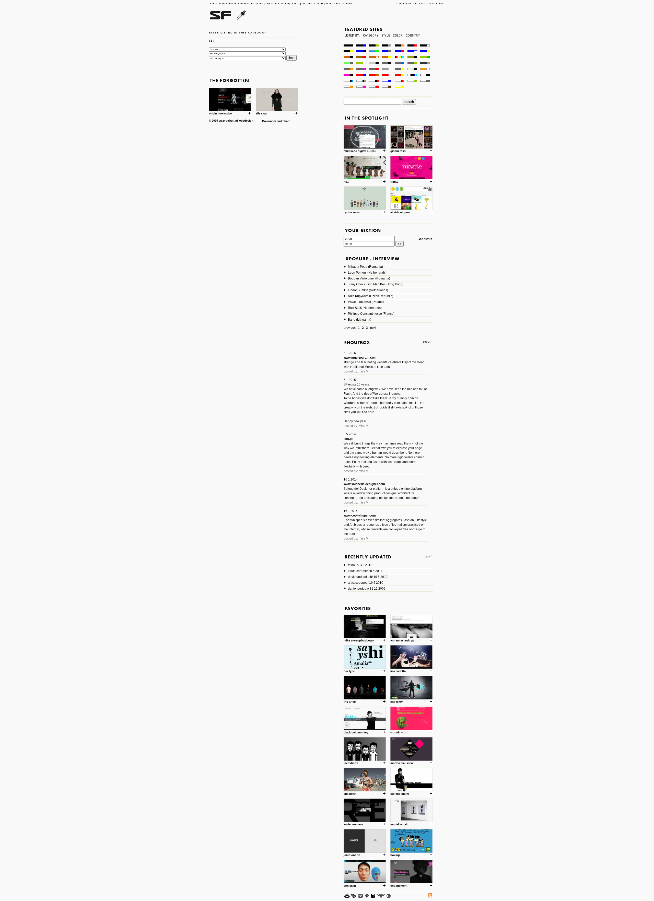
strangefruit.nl (228, 120)
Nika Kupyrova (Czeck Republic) (370, 296)
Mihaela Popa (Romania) (365, 266)
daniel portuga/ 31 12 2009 (367, 588)
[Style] (385, 43)
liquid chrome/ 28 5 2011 (365, 571)
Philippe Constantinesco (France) (371, 313)
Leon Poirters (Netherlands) (367, 272)
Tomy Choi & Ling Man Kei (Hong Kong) (375, 284)
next (373, 328)
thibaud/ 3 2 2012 (360, 565)
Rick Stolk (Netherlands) (365, 308)
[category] (370, 43)
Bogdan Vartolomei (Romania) (369, 278)
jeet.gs (348, 439)
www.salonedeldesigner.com (364, 484)
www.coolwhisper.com (360, 515)
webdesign (246, 120)
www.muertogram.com (360, 357)
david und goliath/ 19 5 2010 (368, 577)
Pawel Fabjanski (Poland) (366, 302)
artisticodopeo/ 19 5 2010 (365, 582)
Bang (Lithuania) (359, 319)
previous (350, 328)
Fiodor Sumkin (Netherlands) (368, 290)
